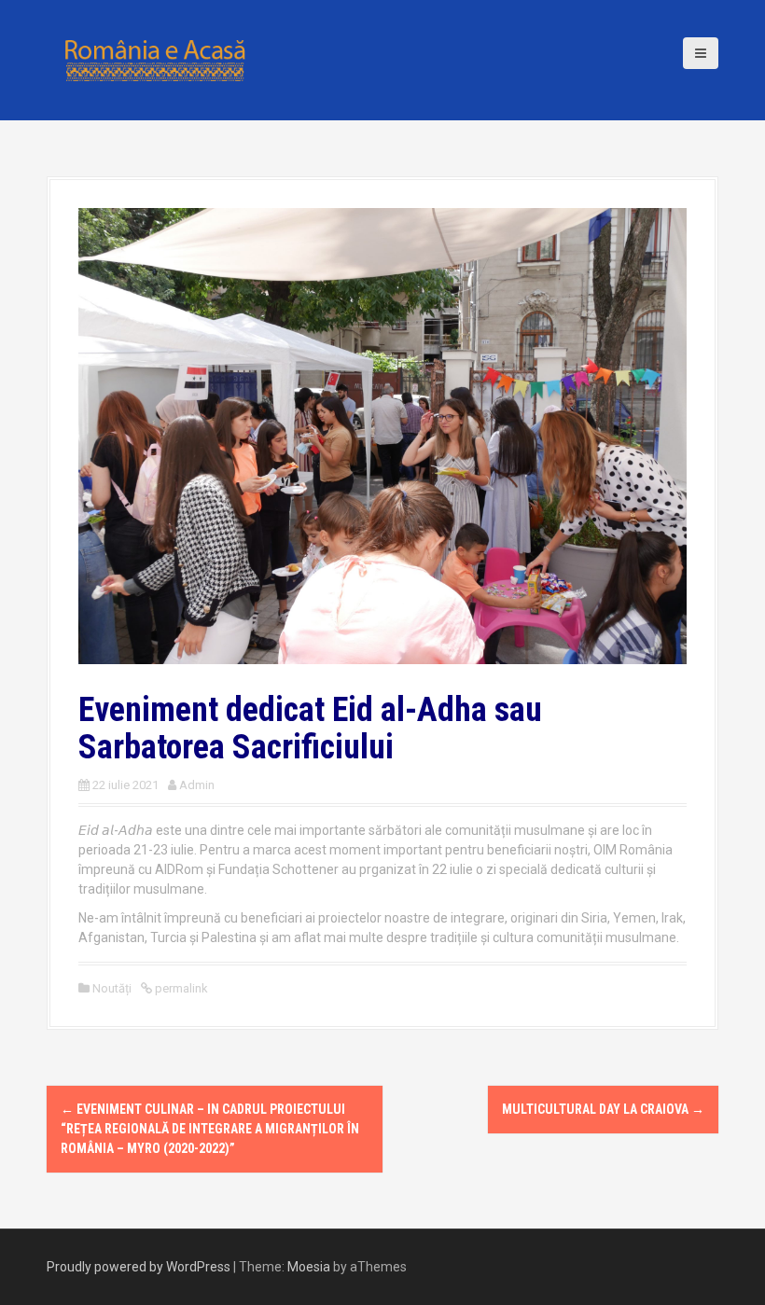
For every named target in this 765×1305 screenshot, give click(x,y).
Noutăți (112, 988)
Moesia (308, 1266)
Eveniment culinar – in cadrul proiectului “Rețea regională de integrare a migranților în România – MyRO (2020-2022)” (210, 1129)
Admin (197, 785)
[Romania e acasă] (154, 58)
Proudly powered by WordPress (138, 1266)
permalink (180, 988)
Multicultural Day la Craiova (603, 1109)
